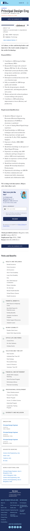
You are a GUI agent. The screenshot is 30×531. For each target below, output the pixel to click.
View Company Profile (9, 40)
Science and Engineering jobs (11, 453)
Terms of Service (22, 224)
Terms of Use (4, 514)
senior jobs (6, 455)
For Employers (23, 502)
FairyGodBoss (4, 522)
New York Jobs (13, 502)
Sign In (21, 3)
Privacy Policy (6, 226)
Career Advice (4, 512)
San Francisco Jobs (14, 505)
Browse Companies (5, 510)
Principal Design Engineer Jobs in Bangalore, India (12, 472)
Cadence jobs (7, 458)
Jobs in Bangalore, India (9, 475)
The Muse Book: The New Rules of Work (24, 506)
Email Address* (8, 206)
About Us (3, 502)
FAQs (2, 505)
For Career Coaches (22, 510)
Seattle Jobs (13, 507)
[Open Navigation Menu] (27, 3)
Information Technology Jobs (14, 515)
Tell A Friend (22, 513)
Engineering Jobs (14, 510)
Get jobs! (15, 219)
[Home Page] (6, 3)
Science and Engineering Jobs (11, 477)
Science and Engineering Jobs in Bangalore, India (12, 480)
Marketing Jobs (13, 512)
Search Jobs (3, 507)
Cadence (4, 8)
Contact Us (3, 519)
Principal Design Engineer (10, 425)
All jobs (5, 460)
